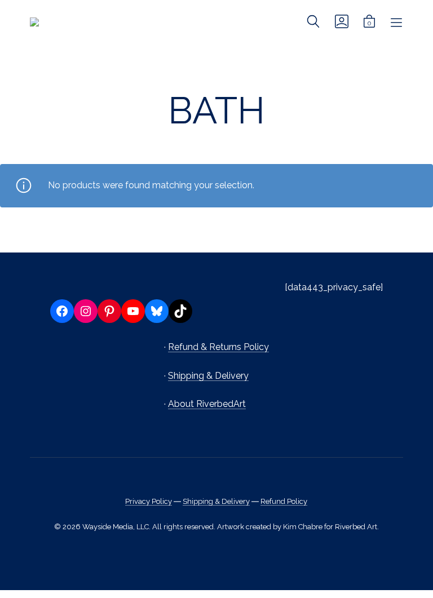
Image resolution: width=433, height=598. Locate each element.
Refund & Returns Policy (218, 347)
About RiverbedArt (207, 403)
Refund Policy (283, 501)
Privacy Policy (148, 501)
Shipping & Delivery (208, 375)
